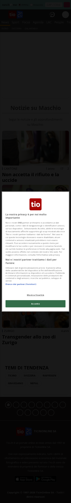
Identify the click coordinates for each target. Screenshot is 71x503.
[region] (35, 251)
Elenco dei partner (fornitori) (21, 284)
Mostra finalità (35, 295)
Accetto (35, 303)
